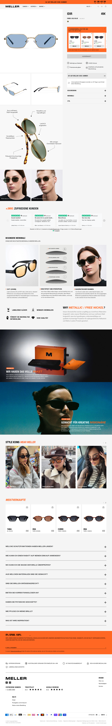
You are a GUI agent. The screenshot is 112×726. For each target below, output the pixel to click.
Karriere (101, 686)
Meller (15, 721)
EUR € (103, 715)
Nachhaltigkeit (102, 683)
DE (96, 715)
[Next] (105, 443)
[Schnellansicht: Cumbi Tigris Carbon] (104, 34)
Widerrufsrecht (102, 721)
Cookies (60, 721)
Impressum (42, 721)
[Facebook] (7, 682)
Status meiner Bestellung (19, 705)
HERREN (33, 6)
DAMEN (25, 6)
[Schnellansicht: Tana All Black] (79, 34)
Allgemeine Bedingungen (69, 721)
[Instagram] (10, 682)
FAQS (13, 700)
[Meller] (12, 6)
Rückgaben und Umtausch (19, 702)
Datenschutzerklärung (16, 651)
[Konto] (101, 6)
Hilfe (88, 6)
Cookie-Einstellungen (101, 723)
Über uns (101, 681)
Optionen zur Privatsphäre (88, 723)
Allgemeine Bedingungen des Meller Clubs (87, 721)
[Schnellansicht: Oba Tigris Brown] (91, 34)
